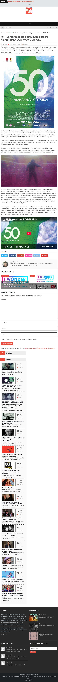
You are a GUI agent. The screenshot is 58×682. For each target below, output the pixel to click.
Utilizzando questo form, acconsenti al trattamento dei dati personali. (19, 339)
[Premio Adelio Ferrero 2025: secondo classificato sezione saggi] (8, 453)
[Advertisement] (29, 18)
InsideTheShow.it (33, 674)
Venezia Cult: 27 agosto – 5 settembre (12, 579)
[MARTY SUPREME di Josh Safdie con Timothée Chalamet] (8, 547)
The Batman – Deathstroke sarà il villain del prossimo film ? (20, 2)
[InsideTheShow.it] (29, 13)
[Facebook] (47, 27)
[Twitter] (50, 27)
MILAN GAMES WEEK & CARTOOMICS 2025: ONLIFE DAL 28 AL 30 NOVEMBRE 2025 (13, 595)
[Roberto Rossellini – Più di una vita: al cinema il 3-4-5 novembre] (8, 532)
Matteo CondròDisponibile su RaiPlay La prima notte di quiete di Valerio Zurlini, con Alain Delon (16, 649)
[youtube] (53, 27)
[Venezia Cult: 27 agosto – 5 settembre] (8, 577)
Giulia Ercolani (14, 262)
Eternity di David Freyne (8, 488)
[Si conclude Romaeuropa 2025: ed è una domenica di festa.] (8, 419)
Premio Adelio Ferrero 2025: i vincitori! (12, 565)
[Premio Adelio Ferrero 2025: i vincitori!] (8, 563)
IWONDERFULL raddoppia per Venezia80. (41, 285)
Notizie (8, 359)
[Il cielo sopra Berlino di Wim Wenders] (33, 630)
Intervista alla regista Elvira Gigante (12, 371)
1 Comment (20, 466)
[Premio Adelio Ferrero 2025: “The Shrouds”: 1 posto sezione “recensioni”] (8, 500)
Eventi (11, 44)
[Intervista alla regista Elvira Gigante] (8, 369)
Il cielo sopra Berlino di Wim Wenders (47, 625)
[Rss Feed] (56, 27)
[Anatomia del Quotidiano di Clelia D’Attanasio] (33, 639)
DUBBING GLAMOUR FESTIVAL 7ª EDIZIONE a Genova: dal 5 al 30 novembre (11, 472)
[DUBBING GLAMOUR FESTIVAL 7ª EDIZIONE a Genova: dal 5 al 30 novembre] (8, 468)
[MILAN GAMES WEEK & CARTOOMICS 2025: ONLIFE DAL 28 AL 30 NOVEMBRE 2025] (8, 592)
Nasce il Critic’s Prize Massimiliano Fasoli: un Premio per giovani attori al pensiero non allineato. (13, 439)
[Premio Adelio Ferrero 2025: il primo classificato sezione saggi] (8, 516)
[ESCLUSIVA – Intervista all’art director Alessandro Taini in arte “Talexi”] (33, 621)
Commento (4, 299)
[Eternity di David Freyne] (8, 486)
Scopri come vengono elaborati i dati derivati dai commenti (39, 348)
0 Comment (25, 44)
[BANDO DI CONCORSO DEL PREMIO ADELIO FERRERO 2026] (8, 383)
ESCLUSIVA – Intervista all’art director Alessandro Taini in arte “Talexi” (47, 617)
